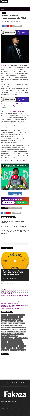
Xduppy (20, 340)
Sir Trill (3, 331)
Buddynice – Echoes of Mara (7, 293)
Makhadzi (3, 344)
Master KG (9, 348)
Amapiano (4, 67)
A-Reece (14, 325)
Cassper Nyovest (5, 325)
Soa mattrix (20, 348)
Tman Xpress (19, 350)
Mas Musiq (4, 342)
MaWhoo (3, 340)
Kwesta (14, 331)
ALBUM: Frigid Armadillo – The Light (9, 286)
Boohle (22, 344)
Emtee (14, 323)
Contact (22, 382)
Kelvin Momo (4, 327)
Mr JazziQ (23, 327)
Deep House (18, 319)
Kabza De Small (5, 65)
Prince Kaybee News (13, 344)
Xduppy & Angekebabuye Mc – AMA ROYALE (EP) (12, 308)
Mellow (19, 325)
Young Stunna (5, 333)
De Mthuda (15, 329)
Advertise (14, 382)
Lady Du (10, 342)
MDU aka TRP (21, 323)
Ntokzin (12, 350)
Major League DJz (12, 340)
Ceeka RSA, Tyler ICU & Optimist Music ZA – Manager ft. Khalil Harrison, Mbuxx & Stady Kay (15, 232)
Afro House (16, 315)
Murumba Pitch (22, 331)
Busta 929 (3, 329)
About (7, 382)
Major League (24, 337)
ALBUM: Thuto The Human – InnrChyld (13, 226)
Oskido (16, 346)
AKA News (19, 321)
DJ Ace (9, 329)
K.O (25, 350)
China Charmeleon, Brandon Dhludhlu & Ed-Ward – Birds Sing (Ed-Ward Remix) (13, 273)
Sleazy (11, 327)
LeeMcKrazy (22, 329)
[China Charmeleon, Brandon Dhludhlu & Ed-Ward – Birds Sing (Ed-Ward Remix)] (15, 268)
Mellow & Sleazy (5, 321)
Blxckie (9, 331)
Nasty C (14, 321)
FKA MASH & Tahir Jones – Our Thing (9, 291)
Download (9, 202)
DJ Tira (10, 323)
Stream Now (22, 202)
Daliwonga (4, 335)
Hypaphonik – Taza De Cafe (7, 299)
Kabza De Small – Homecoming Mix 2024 (13, 161)
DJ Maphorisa (14, 317)
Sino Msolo (22, 346)
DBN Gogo (16, 337)
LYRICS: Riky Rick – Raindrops (8, 283)
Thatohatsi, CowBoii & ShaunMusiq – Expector (13, 221)
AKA (23, 333)
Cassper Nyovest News (7, 319)
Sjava (14, 348)
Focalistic (4, 323)
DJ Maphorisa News (16, 333)
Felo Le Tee (4, 346)
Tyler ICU (17, 327)
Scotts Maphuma (13, 335)
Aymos (3, 348)
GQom (22, 315)
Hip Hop (10, 315)
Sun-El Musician (18, 342)
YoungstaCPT (5, 350)
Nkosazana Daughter (7, 337)
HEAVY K (10, 346)
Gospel (21, 317)
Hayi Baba (16, 106)
